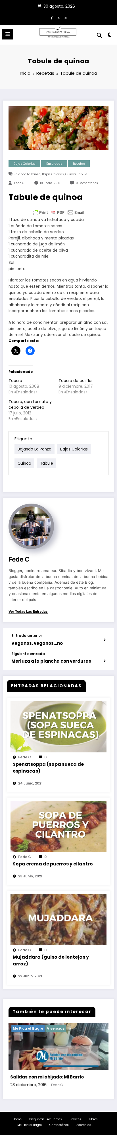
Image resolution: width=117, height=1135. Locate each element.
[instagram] (65, 17)
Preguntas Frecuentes (45, 1119)
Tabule (82, 174)
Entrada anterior (26, 636)
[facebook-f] (51, 17)
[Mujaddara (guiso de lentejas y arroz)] (58, 919)
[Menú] (7, 34)
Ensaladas (54, 164)
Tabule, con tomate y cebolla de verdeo (30, 404)
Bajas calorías (53, 174)
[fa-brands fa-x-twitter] (58, 17)
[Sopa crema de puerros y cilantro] (58, 826)
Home (17, 1119)
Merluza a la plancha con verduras (51, 661)
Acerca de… (84, 1125)
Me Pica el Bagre (29, 1125)
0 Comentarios (87, 183)
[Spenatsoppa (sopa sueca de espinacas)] (58, 726)
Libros (93, 1119)
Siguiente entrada (28, 654)
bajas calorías (24, 164)
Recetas (79, 164)
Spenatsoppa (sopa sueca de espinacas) (48, 767)
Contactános (59, 1125)
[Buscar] (99, 35)
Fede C (19, 183)
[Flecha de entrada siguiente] (104, 661)
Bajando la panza (27, 174)
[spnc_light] (110, 36)
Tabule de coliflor (75, 380)
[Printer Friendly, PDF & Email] (58, 212)
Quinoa (70, 174)
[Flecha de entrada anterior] (104, 640)
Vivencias (80, 1028)
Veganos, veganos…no (37, 643)
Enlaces (75, 1119)
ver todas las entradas (28, 612)
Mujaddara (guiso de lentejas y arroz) (51, 960)
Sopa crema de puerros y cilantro (53, 864)
